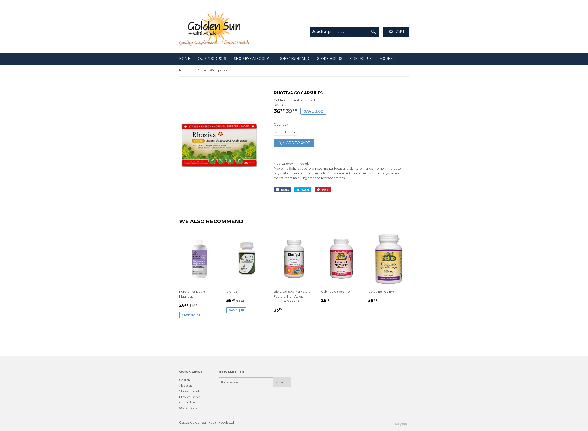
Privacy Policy (189, 396)
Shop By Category (252, 59)
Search (184, 380)
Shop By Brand (294, 59)
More (384, 59)
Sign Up (282, 382)
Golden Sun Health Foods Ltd (212, 422)
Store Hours (329, 59)
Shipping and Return (194, 391)
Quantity (281, 124)
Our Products (212, 59)
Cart (399, 31)
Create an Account (395, 21)
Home (184, 59)
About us (185, 385)
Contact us (361, 59)
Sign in (371, 21)
